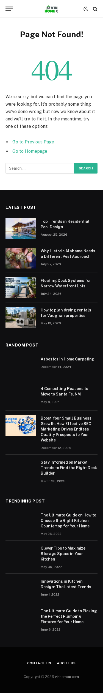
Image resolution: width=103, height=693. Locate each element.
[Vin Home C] (51, 9)
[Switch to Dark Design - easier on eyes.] (85, 9)
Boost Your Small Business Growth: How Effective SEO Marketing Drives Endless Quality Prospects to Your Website (66, 429)
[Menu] (9, 9)
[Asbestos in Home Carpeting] (20, 366)
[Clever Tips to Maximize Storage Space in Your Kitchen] (20, 555)
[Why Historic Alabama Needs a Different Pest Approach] (20, 258)
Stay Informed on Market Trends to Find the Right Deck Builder (69, 467)
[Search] (95, 9)
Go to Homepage (29, 151)
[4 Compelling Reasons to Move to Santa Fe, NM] (20, 395)
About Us (66, 663)
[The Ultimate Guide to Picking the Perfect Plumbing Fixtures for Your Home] (20, 618)
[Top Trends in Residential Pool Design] (20, 228)
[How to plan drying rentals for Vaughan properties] (20, 317)
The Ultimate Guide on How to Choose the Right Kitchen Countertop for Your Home (68, 520)
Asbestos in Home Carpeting (67, 359)
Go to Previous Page (33, 142)
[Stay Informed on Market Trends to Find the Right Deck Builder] (20, 469)
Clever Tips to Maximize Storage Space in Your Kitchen (63, 553)
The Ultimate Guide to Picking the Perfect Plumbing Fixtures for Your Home (69, 616)
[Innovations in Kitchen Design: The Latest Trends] (20, 588)
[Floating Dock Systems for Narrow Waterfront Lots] (20, 287)
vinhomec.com (67, 677)
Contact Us (39, 663)
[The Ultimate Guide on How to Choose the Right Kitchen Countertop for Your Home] (20, 522)
